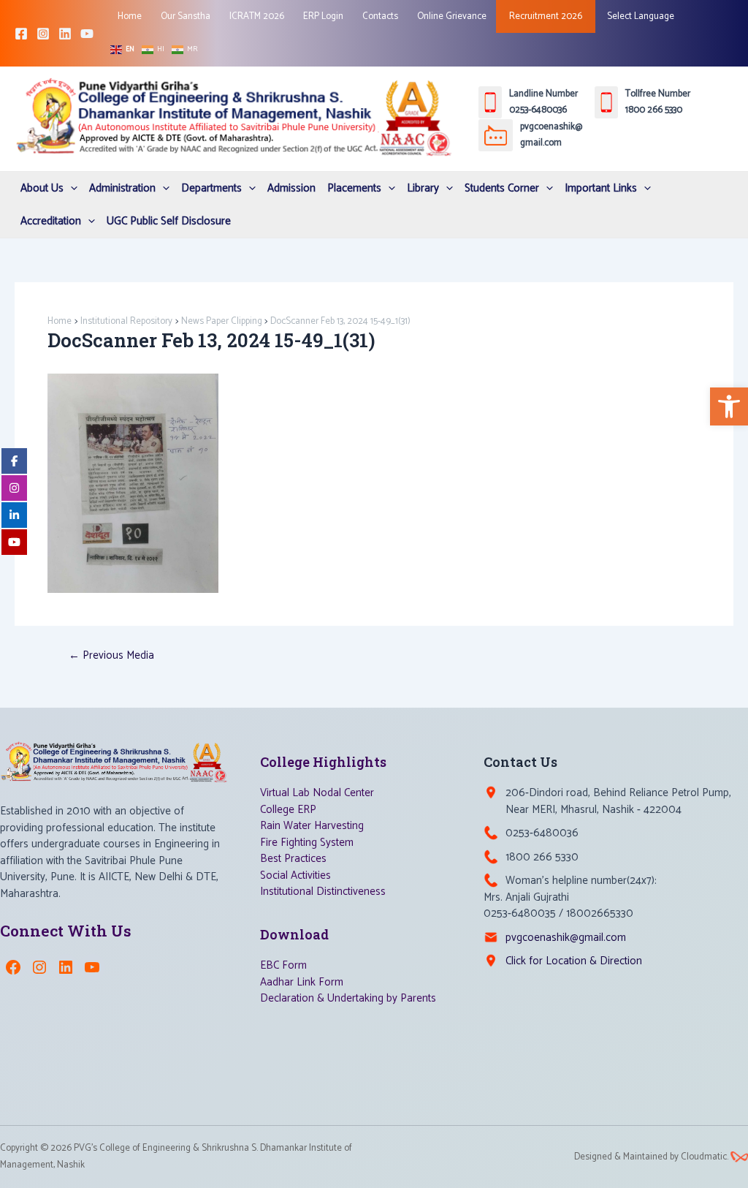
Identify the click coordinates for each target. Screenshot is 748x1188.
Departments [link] (211, 188)
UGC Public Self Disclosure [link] (169, 221)
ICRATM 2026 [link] (256, 16)
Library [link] (423, 188)
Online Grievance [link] (451, 16)
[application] (70, 188)
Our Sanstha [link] (185, 16)
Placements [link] (354, 188)
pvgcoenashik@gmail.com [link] (565, 937)
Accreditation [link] (50, 221)
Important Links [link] (601, 188)
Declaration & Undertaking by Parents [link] (348, 998)
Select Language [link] (639, 16)
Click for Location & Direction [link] (573, 961)
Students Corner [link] (502, 188)
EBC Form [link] (283, 965)
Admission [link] (291, 188)
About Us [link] (42, 188)
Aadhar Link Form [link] (301, 982)
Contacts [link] (380, 16)
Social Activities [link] (295, 875)
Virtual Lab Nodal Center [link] (317, 793)
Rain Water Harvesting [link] (312, 826)
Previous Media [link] (111, 655)
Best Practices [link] (293, 859)
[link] (729, 406)
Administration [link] (122, 188)
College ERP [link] (288, 810)
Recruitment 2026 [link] (545, 16)
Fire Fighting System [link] (307, 842)
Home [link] (130, 16)
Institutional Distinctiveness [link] (323, 891)
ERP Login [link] (323, 16)
